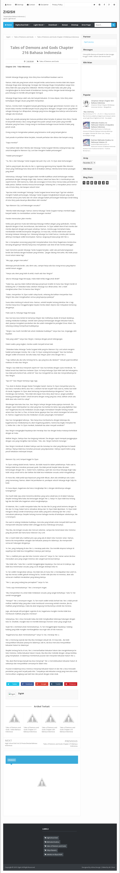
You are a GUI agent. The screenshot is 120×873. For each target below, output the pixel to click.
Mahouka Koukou (53, 842)
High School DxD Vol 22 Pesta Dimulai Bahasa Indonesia (21, 744)
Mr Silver (112, 867)
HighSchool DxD (52, 838)
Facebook (29, 684)
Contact (32, 5)
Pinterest (72, 684)
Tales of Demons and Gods (49, 61)
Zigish (21, 693)
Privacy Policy (57, 5)
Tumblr (58, 684)
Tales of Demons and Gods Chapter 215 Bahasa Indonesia (60, 745)
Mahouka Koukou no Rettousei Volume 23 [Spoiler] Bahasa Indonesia (102, 125)
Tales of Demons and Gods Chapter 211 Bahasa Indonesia (31, 729)
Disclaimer (44, 5)
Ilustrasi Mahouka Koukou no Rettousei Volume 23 (102, 141)
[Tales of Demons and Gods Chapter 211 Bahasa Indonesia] (33, 718)
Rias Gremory (89, 112)
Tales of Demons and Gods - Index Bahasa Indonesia (13, 729)
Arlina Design (95, 867)
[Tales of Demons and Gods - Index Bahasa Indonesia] (15, 718)
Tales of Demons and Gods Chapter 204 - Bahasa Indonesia (49, 729)
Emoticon (12, 760)
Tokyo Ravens (52, 850)
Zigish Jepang (88, 42)
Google (43, 684)
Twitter (14, 684)
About (8, 5)
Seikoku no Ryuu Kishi (54, 854)
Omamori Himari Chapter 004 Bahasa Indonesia (102, 102)
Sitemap (20, 5)
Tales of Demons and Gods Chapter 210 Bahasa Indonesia (67, 729)
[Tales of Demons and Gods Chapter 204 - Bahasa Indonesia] (51, 718)
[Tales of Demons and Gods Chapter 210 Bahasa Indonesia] (69, 718)
